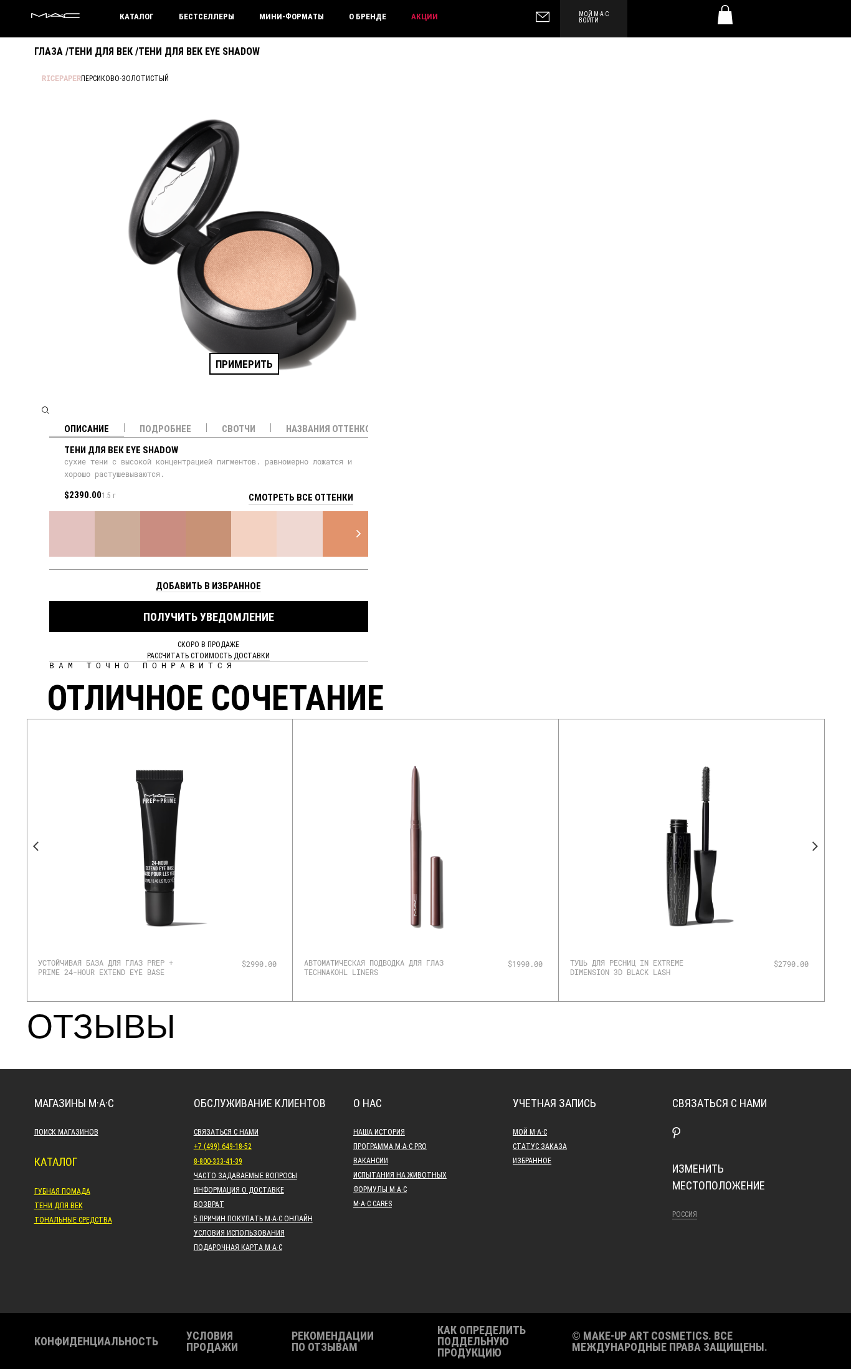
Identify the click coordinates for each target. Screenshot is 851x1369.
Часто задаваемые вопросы (245, 1175)
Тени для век (101, 50)
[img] (159, 846)
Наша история (379, 1131)
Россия (684, 1214)
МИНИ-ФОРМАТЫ (291, 16)
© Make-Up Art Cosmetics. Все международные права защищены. (670, 1341)
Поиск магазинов (66, 1131)
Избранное (532, 1160)
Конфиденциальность (96, 1341)
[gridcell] (72, 534)
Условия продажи (212, 1341)
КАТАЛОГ (137, 16)
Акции (424, 16)
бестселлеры (206, 16)
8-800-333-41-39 (218, 1161)
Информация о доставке (239, 1189)
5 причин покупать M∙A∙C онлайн (253, 1218)
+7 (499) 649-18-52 (223, 1146)
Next (815, 846)
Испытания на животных (400, 1174)
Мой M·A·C (530, 1131)
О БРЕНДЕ (367, 16)
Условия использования (239, 1232)
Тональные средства (73, 1219)
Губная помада (62, 1191)
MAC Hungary (55, 16)
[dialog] (111, 967)
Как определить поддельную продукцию (481, 1341)
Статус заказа (540, 1146)
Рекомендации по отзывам (333, 1341)
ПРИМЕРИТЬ (244, 364)
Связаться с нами (226, 1131)
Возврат (209, 1204)
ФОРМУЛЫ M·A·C (380, 1189)
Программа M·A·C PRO (390, 1146)
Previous (36, 846)
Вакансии (370, 1160)
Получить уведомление (208, 616)
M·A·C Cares (372, 1203)
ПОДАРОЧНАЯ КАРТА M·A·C (238, 1247)
